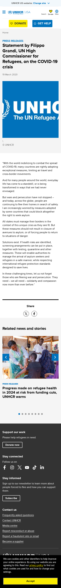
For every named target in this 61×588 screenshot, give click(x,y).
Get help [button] (44, 23)
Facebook (4, 467)
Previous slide (5, 357)
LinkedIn (42, 467)
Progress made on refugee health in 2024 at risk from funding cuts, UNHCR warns (29, 392)
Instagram (12, 467)
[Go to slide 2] (23, 414)
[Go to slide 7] (39, 414)
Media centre (9, 525)
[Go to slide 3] (26, 414)
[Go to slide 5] (33, 414)
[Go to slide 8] (42, 414)
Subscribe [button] (11, 498)
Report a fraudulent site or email (20, 536)
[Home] (19, 12)
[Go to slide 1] (20, 414)
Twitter (19, 467)
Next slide (55, 357)
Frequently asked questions (18, 515)
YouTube (27, 467)
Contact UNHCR (11, 520)
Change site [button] (39, 3)
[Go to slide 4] (29, 414)
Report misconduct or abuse (18, 531)
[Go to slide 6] (36, 414)
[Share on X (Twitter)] (26, 314)
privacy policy (36, 565)
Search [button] (43, 14)
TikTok (34, 467)
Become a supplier (13, 541)
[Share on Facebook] (34, 314)
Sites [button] (57, 14)
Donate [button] (50, 14)
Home (5, 32)
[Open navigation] (4, 12)
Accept (30, 581)
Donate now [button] (12, 445)
